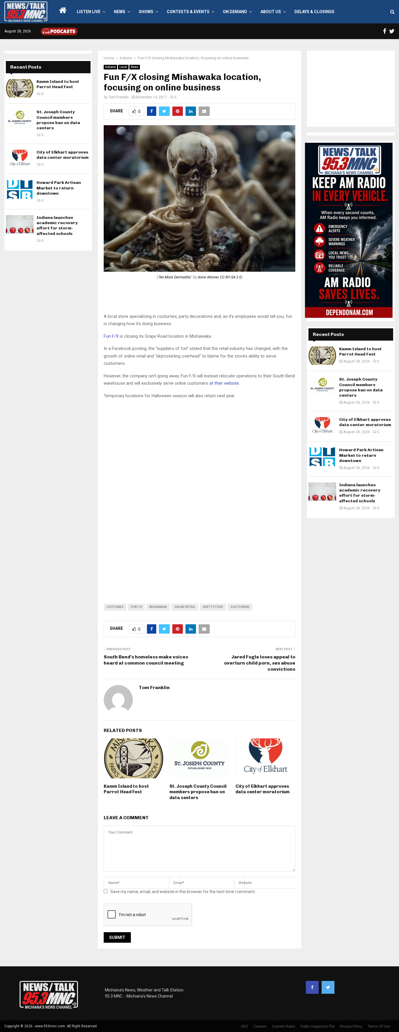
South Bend (239, 607)
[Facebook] (312, 987)
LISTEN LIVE (88, 11)
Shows (146, 11)
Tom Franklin (118, 97)
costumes (115, 607)
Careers (260, 1026)
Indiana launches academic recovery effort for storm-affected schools (57, 225)
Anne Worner (208, 277)
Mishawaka (158, 607)
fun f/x (136, 607)
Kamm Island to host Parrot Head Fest (126, 789)
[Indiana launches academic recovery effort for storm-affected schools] (20, 224)
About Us (271, 11)
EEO (244, 1026)
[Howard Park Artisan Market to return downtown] (20, 189)
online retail (184, 607)
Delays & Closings (314, 11)
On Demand (235, 11)
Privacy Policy (351, 1026)
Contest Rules (283, 1026)
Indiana (110, 67)
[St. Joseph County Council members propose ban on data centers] (20, 118)
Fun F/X (111, 336)
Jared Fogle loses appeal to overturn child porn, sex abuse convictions (259, 663)
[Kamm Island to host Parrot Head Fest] (20, 88)
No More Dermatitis (175, 277)
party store (213, 607)
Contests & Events (188, 11)
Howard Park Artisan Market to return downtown (59, 188)
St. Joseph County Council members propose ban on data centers (197, 792)
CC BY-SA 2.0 (230, 277)
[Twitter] (328, 987)
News (119, 11)
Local (123, 67)
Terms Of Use (379, 1026)
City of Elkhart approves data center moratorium (262, 789)
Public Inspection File (317, 1026)
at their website (224, 383)
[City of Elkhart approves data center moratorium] (20, 159)
